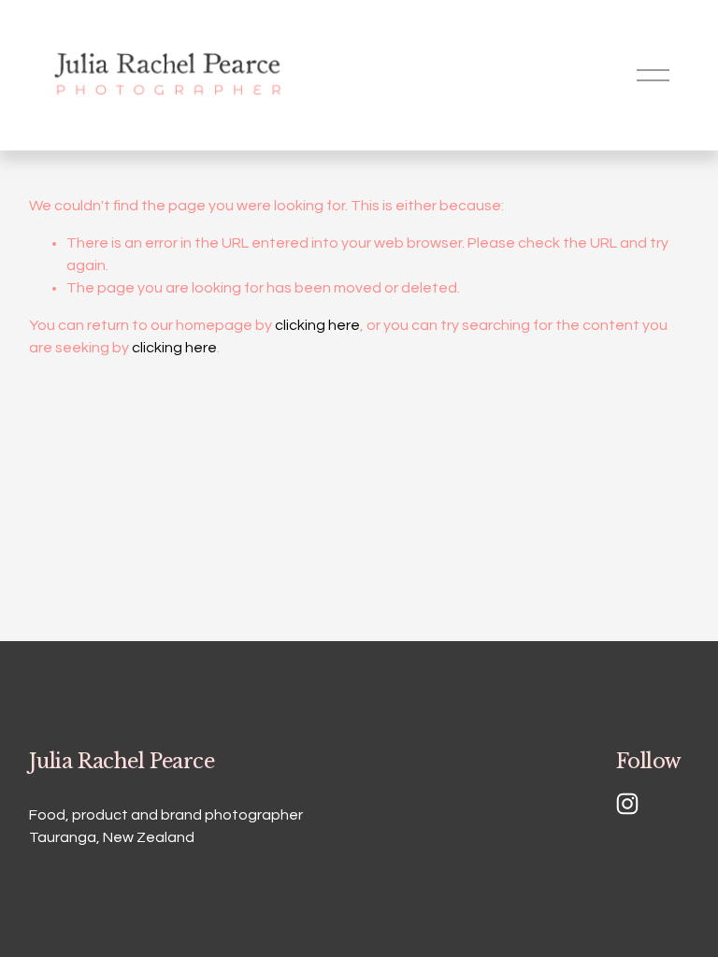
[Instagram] (627, 804)
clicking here (317, 325)
